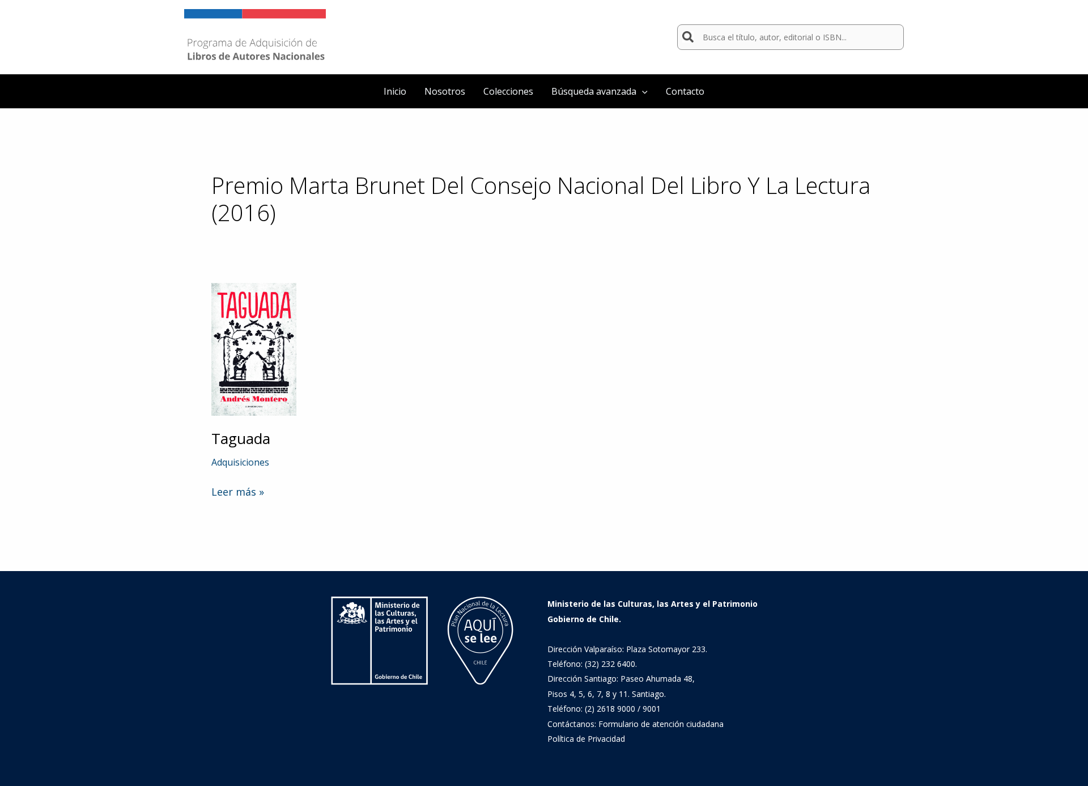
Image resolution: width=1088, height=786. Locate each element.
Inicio (395, 91)
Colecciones (508, 91)
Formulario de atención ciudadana (661, 724)
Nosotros (444, 91)
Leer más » (237, 491)
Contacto (685, 91)
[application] (642, 91)
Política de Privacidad (586, 738)
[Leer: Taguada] (253, 348)
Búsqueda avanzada (593, 91)
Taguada (240, 438)
